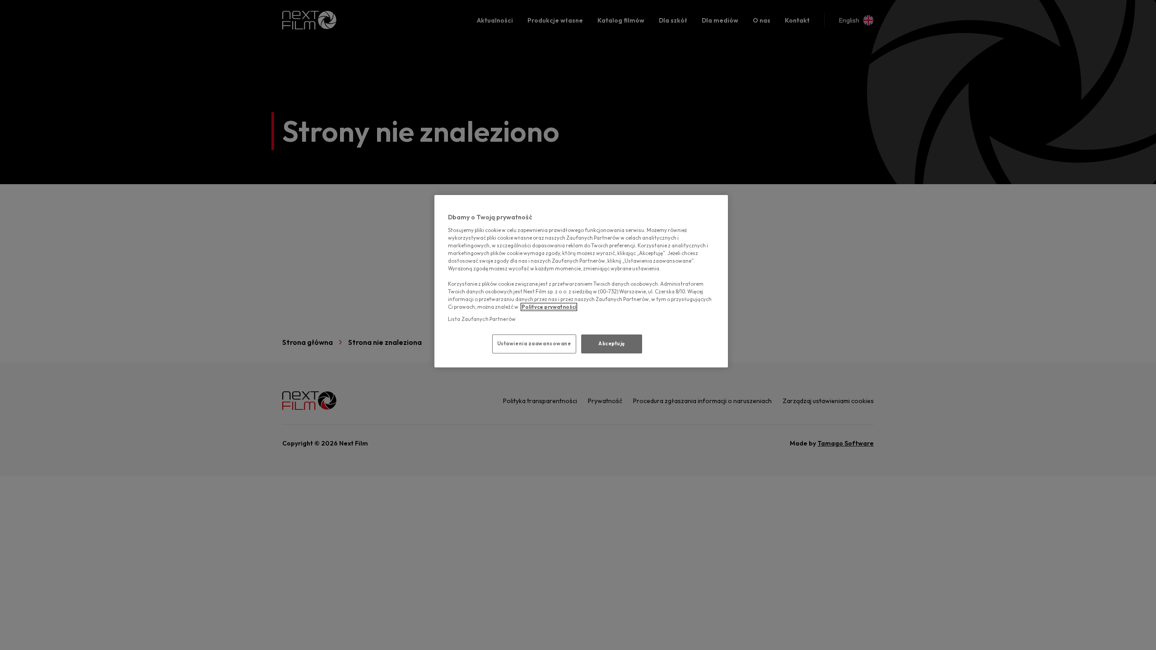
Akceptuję (611, 343)
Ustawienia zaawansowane (534, 343)
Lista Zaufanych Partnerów (482, 319)
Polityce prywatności (549, 307)
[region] (581, 281)
